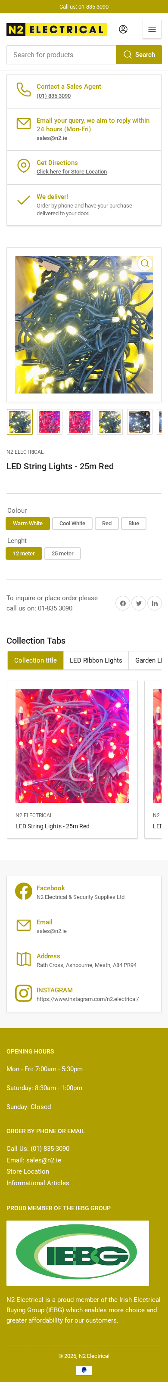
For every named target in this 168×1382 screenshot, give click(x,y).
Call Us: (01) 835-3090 (37, 1149)
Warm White (28, 523)
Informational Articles (37, 1183)
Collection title (35, 660)
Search (145, 55)
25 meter (63, 553)
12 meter (24, 553)
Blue (133, 523)
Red (107, 523)
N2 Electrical (25, 452)
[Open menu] (152, 29)
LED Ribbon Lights (96, 660)
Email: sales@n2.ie (33, 1160)
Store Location (27, 1171)
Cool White (72, 523)
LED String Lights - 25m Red (53, 826)
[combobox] (84, 54)
